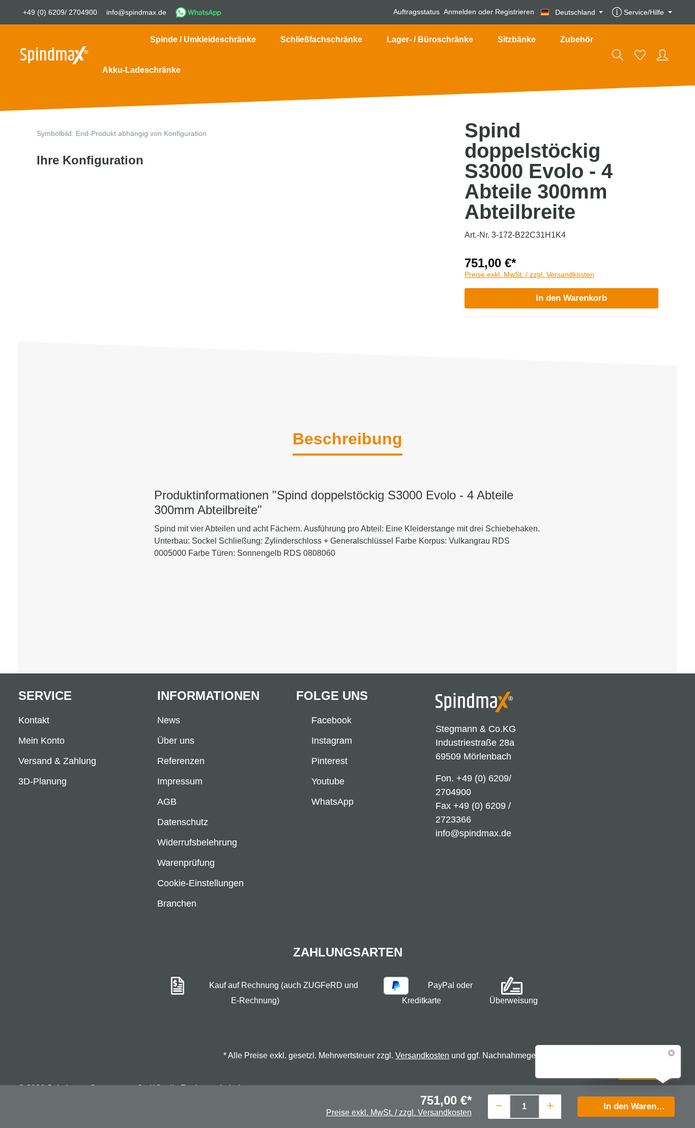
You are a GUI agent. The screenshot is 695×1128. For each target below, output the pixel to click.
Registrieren (514, 12)
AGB (167, 802)
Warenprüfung (186, 863)
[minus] (499, 1105)
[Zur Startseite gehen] (54, 55)
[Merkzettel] (640, 55)
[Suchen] (617, 55)
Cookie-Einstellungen (200, 883)
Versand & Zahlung (57, 761)
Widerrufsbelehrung (197, 842)
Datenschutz (182, 822)
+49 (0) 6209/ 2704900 (60, 12)
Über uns (175, 741)
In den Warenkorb (571, 298)
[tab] (347, 440)
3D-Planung (42, 781)
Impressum (179, 781)
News (168, 720)
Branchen (176, 903)
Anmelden (460, 12)
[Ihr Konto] (662, 55)
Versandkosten (422, 1055)
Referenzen (181, 761)
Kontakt (33, 720)
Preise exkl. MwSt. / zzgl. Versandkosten (529, 274)
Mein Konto (41, 741)
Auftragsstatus (416, 12)
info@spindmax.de (136, 12)
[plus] (550, 1105)
